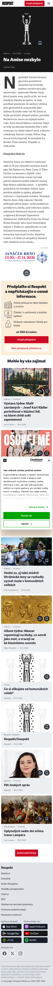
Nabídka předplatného (12, 889)
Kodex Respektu (9, 883)
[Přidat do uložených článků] (47, 391)
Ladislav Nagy (9, 67)
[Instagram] (20, 956)
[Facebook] (4, 956)
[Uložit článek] (40, 43)
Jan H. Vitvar (9, 425)
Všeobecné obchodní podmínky (17, 904)
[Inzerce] (26, 257)
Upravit (25, 524)
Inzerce (5, 894)
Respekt (7, 698)
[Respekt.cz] (7, 3)
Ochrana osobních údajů (13, 909)
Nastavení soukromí (11, 914)
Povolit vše (26, 515)
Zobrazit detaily (36, 507)
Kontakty (5, 878)
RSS (3, 899)
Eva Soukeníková (11, 590)
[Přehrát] (40, 391)
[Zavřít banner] (49, 460)
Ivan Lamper (9, 840)
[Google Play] (11, 933)
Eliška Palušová (10, 648)
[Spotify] (36, 940)
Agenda (7, 781)
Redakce (5, 873)
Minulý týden (9, 827)
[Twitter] (12, 956)
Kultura (6, 53)
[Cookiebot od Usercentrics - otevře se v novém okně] (32, 460)
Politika (7, 569)
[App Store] (11, 926)
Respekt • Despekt (11, 735)
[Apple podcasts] (36, 926)
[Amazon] (11, 940)
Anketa (7, 685)
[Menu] (49, 3)
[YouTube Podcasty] (36, 933)
